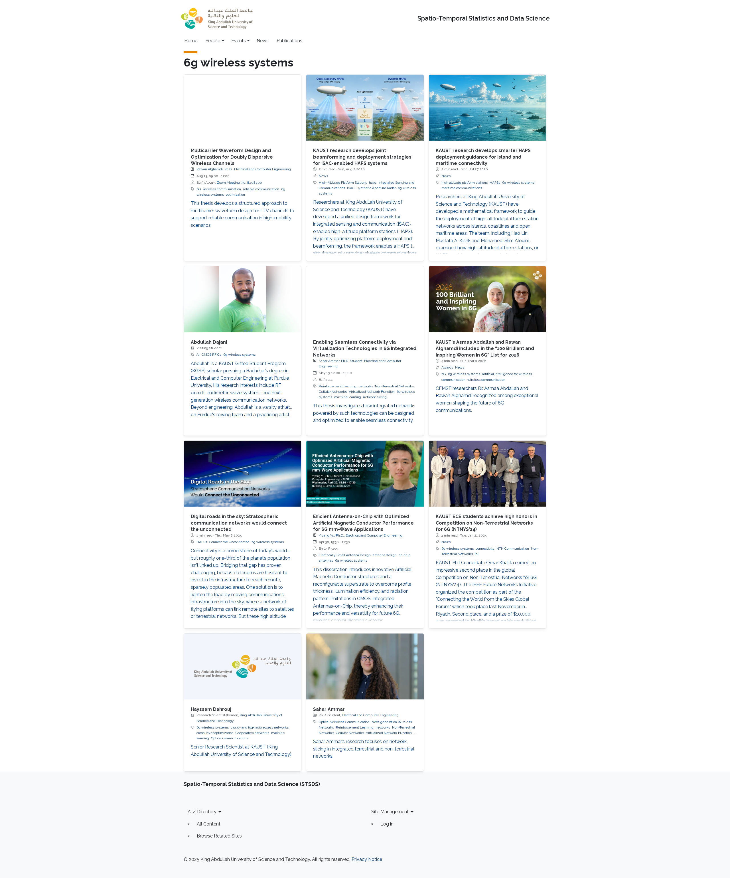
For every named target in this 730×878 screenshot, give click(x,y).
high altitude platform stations (464, 183)
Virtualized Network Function (372, 392)
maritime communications (461, 188)
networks (365, 386)
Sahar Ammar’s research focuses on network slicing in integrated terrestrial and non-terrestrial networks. (363, 749)
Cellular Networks (333, 392)
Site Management (390, 811)
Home (190, 40)
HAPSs (495, 183)
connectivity (485, 549)
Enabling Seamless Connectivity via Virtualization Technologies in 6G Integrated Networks (364, 348)
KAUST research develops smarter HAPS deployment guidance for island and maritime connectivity (483, 157)
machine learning (347, 397)
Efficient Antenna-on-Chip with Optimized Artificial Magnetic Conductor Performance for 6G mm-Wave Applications (363, 523)
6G (198, 189)
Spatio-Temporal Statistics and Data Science (483, 18)
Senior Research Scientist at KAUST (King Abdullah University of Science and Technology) (241, 750)
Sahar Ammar (329, 709)
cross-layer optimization (215, 733)
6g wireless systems (518, 183)
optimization (235, 195)
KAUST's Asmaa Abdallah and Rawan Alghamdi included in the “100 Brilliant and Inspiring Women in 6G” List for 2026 (485, 348)
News (263, 40)
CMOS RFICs (211, 355)
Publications (289, 40)
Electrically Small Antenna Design (345, 555)
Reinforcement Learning (337, 386)
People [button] (212, 40)
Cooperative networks (252, 733)
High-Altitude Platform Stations (343, 183)
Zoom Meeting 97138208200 (239, 183)
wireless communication (222, 189)
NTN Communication (512, 549)
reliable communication (261, 189)
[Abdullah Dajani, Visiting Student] (242, 299)
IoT (477, 554)
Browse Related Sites (219, 836)
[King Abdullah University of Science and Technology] (216, 18)
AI (198, 355)
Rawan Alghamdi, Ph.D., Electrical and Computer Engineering (243, 169)
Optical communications (229, 738)
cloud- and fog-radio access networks (260, 727)
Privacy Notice (367, 859)
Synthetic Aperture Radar (376, 188)
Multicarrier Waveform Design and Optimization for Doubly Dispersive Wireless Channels (232, 157)
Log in (387, 824)
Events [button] (238, 40)
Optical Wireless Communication (344, 722)
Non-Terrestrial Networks (394, 386)
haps (372, 183)
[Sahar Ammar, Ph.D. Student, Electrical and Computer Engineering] (364, 666)
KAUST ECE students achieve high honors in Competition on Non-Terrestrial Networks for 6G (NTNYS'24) (486, 523)
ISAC (350, 188)
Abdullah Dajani (209, 342)
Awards (447, 367)
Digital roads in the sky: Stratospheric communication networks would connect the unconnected (239, 523)
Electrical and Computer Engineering (370, 715)
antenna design (385, 555)
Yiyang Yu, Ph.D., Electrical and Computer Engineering (360, 535)
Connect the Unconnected (229, 542)
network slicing (375, 397)
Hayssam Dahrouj (211, 709)
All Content (208, 824)
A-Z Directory (202, 811)
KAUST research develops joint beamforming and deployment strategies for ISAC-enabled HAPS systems (362, 157)
